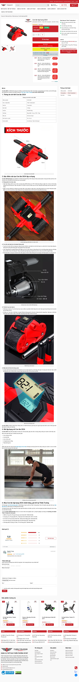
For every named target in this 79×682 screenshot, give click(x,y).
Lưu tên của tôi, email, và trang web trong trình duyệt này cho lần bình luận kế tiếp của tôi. (23, 588)
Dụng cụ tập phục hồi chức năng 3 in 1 (28, 618)
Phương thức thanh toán (38, 657)
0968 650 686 (5, 666)
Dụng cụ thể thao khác (7, 11)
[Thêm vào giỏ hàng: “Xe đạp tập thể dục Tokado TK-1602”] (4, 624)
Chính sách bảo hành (39, 659)
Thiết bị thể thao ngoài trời (54, 659)
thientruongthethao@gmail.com (8, 667)
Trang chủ (3, 16)
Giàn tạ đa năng (53, 652)
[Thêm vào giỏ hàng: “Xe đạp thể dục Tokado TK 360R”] (63, 624)
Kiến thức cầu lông (69, 653)
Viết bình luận (51, 538)
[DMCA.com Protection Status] (18, 672)
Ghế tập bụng (52, 653)
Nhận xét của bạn (6, 567)
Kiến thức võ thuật (69, 655)
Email (31, 583)
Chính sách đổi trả (38, 661)
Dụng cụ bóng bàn (41, 8)
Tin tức (72, 1)
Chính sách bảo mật (38, 663)
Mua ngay (12, 624)
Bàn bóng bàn (53, 655)
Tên (3, 583)
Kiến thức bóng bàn (69, 650)
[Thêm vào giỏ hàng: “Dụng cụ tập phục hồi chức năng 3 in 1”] (24, 624)
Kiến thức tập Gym (69, 652)
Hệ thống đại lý (37, 652)
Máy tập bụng (15, 16)
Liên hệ (77, 1)
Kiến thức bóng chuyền (70, 657)
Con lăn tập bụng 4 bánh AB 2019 (48, 618)
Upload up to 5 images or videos (9, 578)
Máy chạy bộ (4, 8)
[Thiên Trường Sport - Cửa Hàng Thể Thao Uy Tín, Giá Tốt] (7, 5)
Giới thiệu (51, 1)
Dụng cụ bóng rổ (51, 8)
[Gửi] (48, 5)
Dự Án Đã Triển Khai (67, 1)
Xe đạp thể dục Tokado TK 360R (68, 618)
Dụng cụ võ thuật (31, 8)
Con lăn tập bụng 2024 (19, 554)
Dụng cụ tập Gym (21, 8)
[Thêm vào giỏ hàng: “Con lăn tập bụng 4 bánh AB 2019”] (43, 624)
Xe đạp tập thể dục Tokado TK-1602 (9, 618)
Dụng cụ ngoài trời (61, 8)
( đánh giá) (40, 24)
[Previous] (3, 31)
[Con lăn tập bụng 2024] (14, 554)
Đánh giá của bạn (5, 564)
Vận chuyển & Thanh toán (58, 1)
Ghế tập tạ (52, 650)
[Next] (29, 31)
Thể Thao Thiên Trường (26, 92)
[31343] (42, 34)
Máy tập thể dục (11, 8)
